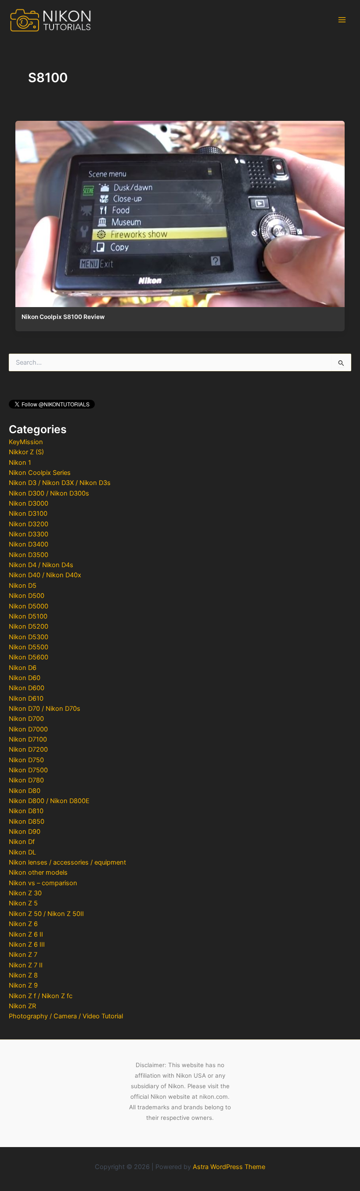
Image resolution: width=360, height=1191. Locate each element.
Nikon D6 (22, 668)
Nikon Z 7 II (26, 965)
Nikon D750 (26, 760)
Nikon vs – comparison (43, 883)
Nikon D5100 (28, 616)
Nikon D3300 (28, 534)
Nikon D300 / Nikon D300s (49, 493)
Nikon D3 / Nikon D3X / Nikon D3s (60, 483)
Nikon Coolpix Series (40, 473)
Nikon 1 (20, 463)
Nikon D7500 (28, 770)
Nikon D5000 (28, 606)
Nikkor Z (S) (26, 452)
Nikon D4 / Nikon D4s (41, 565)
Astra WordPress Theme (229, 1167)
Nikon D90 (24, 832)
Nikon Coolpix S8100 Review (63, 316)
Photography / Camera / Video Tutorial (66, 1016)
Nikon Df (22, 842)
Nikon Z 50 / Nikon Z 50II (46, 914)
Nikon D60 (24, 678)
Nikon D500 (26, 596)
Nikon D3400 (28, 544)
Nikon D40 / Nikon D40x (45, 575)
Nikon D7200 (28, 749)
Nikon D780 (26, 780)
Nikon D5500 (28, 647)
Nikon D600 (26, 688)
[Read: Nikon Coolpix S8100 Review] (180, 212)
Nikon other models (38, 872)
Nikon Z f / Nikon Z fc (40, 996)
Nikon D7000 (28, 729)
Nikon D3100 (28, 514)
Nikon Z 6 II (26, 934)
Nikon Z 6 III (27, 944)
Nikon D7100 (28, 739)
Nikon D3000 (28, 503)
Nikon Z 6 (23, 924)
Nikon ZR (22, 1006)
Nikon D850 (26, 821)
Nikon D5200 (28, 626)
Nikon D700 (26, 719)
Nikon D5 (22, 586)
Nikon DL (22, 852)
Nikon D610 (26, 698)
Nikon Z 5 (23, 903)
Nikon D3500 (28, 555)
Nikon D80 (24, 791)
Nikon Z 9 (23, 985)
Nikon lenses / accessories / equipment (67, 862)
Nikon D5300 (28, 637)
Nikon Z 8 (23, 975)
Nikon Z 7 (23, 955)
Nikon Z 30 (25, 893)
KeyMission (26, 442)
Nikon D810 (26, 811)
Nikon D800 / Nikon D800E (49, 801)
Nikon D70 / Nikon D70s (44, 709)
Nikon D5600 (28, 657)
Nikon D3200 (28, 524)
